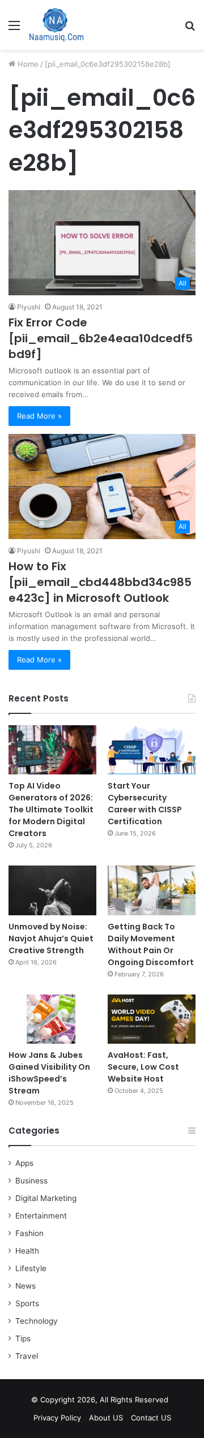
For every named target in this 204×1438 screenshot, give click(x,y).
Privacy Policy (57, 1417)
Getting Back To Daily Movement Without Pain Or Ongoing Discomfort (151, 944)
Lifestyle (30, 1268)
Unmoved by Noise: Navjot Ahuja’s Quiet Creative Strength (51, 938)
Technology (36, 1320)
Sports (27, 1303)
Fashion (29, 1233)
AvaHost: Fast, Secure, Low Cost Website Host (143, 1066)
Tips (23, 1338)
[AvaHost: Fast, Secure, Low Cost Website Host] (152, 1019)
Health (27, 1250)
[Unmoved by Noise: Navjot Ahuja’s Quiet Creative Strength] (52, 890)
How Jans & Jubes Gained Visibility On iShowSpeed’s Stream (49, 1072)
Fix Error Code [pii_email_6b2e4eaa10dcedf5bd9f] (100, 338)
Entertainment (41, 1215)
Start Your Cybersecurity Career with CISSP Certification (145, 803)
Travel (26, 1355)
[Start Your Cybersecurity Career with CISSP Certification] (152, 749)
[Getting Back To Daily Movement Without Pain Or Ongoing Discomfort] (152, 890)
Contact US (151, 1417)
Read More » (39, 415)
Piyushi (28, 307)
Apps (24, 1163)
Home (27, 63)
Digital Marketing (45, 1198)
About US (106, 1417)
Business (31, 1180)
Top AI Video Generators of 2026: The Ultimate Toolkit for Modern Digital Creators (51, 809)
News (25, 1285)
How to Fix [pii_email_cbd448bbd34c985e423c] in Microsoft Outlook (100, 582)
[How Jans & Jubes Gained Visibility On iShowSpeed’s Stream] (52, 1019)
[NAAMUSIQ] (56, 25)
